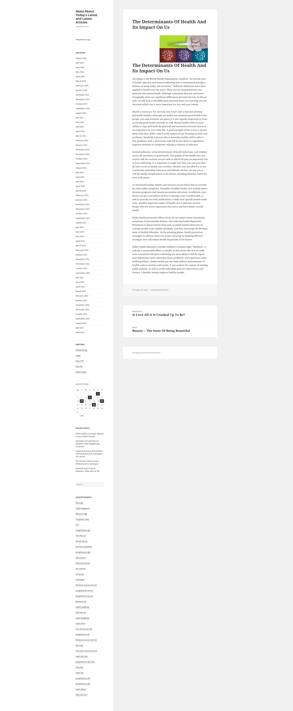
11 (82, 401)
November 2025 (83, 99)
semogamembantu (160, 290)
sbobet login (81, 372)
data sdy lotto (81, 694)
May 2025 (80, 127)
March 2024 (81, 190)
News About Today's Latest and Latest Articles (86, 16)
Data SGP (80, 361)
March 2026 (81, 81)
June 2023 (80, 232)
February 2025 (82, 140)
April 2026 (80, 76)
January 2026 (81, 90)
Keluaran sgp (81, 350)
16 (102, 401)
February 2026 (82, 85)
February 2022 (82, 296)
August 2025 (81, 113)
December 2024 (82, 149)
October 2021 (81, 314)
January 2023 (81, 254)
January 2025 (81, 145)
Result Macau (81, 541)
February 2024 (82, 195)
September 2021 (83, 318)
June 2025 (80, 122)
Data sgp (79, 503)
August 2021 (81, 323)
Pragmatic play (82, 519)
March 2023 (81, 245)
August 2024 (81, 168)
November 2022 (83, 264)
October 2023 (81, 213)
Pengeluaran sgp (83, 39)
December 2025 (82, 95)
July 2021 (80, 328)
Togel (78, 355)
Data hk (79, 366)
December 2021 (82, 305)
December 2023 (82, 204)
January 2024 (81, 200)
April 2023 (80, 241)
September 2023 (83, 218)
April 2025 (80, 131)
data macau (81, 612)
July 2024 (80, 172)
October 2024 (81, 159)
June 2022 (80, 282)
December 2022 (82, 259)
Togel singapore (83, 508)
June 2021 (80, 332)
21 (94, 404)
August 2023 (81, 222)
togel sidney (81, 689)
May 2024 (80, 181)
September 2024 (83, 163)
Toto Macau (81, 535)
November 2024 (83, 154)
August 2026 (81, 58)
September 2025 (83, 108)
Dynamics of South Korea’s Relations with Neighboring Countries (88, 444)
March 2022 (81, 291)
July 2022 (80, 277)
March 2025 (81, 136)
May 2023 (80, 236)
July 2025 (80, 117)
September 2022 (83, 273)
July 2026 (80, 63)
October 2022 (81, 268)
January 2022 (81, 300)
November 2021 (83, 309)
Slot (77, 524)
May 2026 (80, 72)
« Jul (81, 415)
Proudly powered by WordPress (146, 352)
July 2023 (80, 227)
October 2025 (81, 104)
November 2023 (83, 209)
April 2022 (80, 286)
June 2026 (80, 67)
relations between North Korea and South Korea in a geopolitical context (89, 454)
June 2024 (80, 177)
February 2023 (82, 250)
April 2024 (80, 186)
